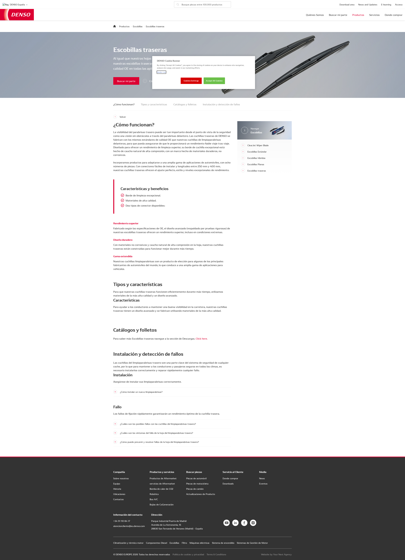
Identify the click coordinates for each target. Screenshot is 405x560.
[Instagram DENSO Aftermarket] (253, 523)
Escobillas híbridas (256, 157)
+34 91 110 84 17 (121, 520)
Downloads (228, 483)
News (262, 478)
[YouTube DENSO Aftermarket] (226, 523)
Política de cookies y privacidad (188, 554)
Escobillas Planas (255, 164)
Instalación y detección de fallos (221, 104)
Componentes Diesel (156, 542)
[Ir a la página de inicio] (114, 26)
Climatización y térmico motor (128, 542)
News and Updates (367, 4)
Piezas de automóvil (196, 478)
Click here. (202, 338)
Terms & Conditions (216, 554)
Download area (347, 4)
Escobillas (138, 26)
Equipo (116, 483)
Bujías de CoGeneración (162, 504)
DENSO (17, 14)
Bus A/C (154, 499)
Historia (117, 488)
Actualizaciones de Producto (200, 494)
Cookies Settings (191, 80)
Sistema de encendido (223, 542)
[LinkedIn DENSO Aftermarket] (235, 523)
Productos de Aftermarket (163, 478)
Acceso (398, 4)
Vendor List (161, 72)
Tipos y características (154, 104)
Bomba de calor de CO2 (161, 488)
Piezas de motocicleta (197, 483)
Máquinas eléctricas (199, 542)
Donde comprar (393, 15)
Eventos (263, 483)
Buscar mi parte (338, 15)
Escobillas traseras (256, 170)
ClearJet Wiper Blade (258, 145)
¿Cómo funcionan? (123, 104)
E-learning (386, 4)
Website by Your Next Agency (276, 554)
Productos (358, 15)
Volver (123, 116)
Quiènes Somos (315, 15)
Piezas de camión (195, 488)
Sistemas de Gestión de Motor (252, 542)
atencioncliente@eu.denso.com (129, 526)
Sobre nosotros (121, 478)
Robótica (154, 494)
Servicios (374, 15)
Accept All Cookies (214, 80)
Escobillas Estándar (257, 151)
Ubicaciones (119, 494)
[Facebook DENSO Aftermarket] (244, 523)
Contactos (118, 499)
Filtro (184, 542)
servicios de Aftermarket (162, 483)
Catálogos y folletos (184, 104)
